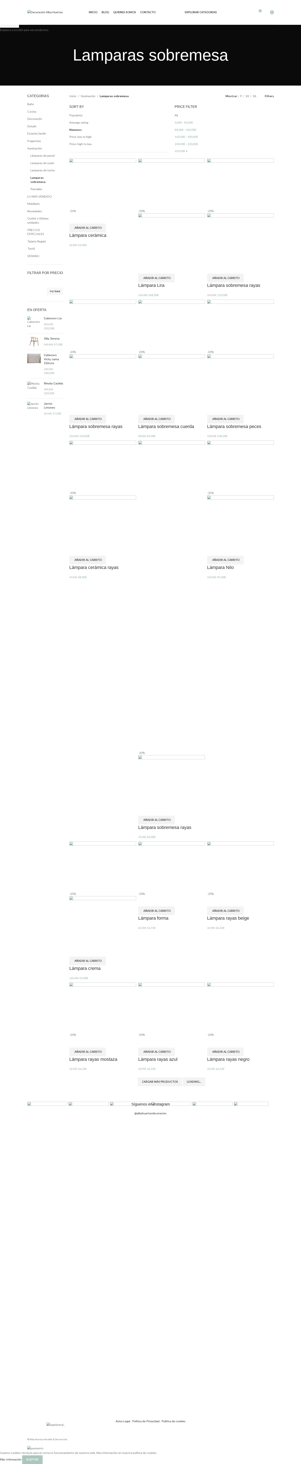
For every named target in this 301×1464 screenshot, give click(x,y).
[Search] (250, 12)
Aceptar (32, 1459)
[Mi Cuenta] (243, 12)
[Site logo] (45, 12)
